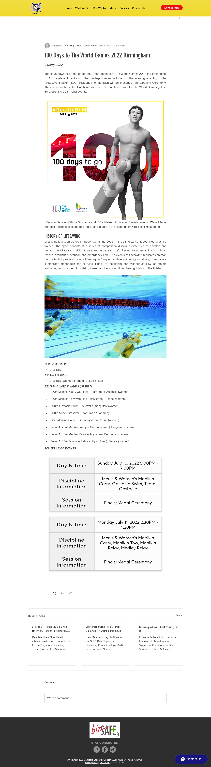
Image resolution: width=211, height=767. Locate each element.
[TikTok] (113, 749)
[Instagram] (96, 749)
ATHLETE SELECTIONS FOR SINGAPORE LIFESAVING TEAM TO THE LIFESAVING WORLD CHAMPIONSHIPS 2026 (49, 629)
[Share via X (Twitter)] (54, 593)
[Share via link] (70, 593)
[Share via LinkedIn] (62, 593)
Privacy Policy (91, 762)
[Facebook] (105, 749)
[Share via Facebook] (46, 593)
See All (179, 615)
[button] (178, 17)
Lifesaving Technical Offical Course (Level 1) (159, 629)
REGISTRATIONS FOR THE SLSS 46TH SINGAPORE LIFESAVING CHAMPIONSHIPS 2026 (105, 629)
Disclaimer (105, 762)
